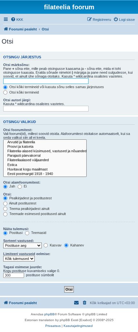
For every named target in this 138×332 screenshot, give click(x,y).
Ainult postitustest (22, 203)
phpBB (49, 314)
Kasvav (55, 245)
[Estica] (45, 165)
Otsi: (7, 194)
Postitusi (15, 233)
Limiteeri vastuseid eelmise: (26, 254)
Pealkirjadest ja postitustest (30, 198)
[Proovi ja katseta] (45, 147)
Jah (11, 186)
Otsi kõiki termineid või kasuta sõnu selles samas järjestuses (56, 87)
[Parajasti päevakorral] (45, 156)
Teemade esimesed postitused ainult (37, 214)
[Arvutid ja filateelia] (45, 142)
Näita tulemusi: (16, 229)
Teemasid (38, 233)
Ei (25, 186)
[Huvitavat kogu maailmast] (45, 169)
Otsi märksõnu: (16, 65)
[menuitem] (17, 19)
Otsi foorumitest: (17, 130)
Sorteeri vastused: (18, 241)
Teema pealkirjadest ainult (28, 209)
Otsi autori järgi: (17, 100)
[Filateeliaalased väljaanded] (45, 160)
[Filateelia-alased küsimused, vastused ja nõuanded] (45, 151)
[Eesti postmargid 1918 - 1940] (45, 174)
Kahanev (76, 245)
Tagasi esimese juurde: (22, 267)
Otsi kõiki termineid (23, 92)
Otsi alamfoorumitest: (21, 182)
